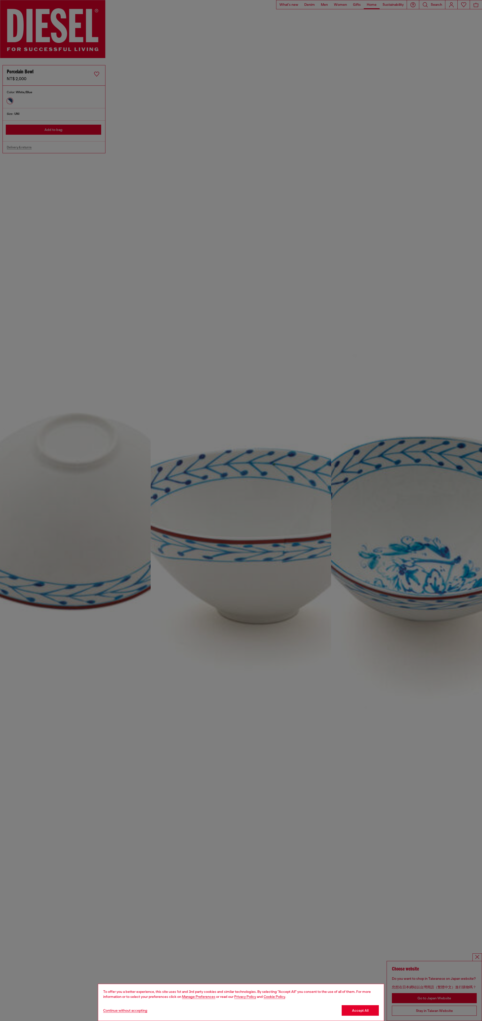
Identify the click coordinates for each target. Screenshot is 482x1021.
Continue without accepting (125, 1010)
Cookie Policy (274, 997)
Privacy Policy (245, 997)
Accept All (360, 1010)
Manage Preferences (198, 997)
